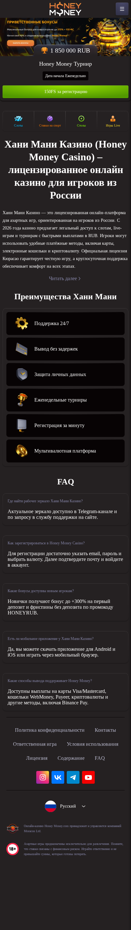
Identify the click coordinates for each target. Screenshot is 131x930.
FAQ (86, 801)
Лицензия (101, 787)
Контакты (35, 773)
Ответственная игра (83, 773)
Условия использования (48, 787)
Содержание (55, 801)
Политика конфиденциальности (65, 759)
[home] (65, 9)
